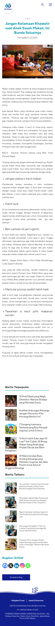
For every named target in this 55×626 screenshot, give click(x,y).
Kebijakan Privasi (18, 600)
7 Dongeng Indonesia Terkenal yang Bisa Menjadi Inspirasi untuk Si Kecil (33, 427)
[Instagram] (22, 565)
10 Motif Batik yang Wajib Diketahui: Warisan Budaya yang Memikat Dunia (33, 399)
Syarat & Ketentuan (36, 600)
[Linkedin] (16, 565)
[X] (10, 565)
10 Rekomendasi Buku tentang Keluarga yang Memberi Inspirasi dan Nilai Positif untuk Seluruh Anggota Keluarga (26, 462)
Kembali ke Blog (16, 577)
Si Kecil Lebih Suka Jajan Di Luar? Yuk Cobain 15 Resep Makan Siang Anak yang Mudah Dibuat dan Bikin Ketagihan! (26, 444)
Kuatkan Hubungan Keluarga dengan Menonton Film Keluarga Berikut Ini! (34, 413)
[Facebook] (5, 565)
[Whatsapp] (28, 565)
